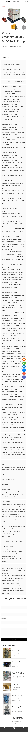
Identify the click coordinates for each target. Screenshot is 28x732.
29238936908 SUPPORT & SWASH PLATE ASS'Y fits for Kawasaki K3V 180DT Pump (13, 246)
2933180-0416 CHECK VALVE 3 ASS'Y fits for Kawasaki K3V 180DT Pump (12, 264)
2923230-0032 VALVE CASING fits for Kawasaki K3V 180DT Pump (12, 216)
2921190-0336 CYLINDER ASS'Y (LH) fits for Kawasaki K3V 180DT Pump (13, 200)
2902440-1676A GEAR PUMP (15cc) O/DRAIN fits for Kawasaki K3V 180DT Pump (13, 178)
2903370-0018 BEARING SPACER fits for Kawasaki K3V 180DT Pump (12, 185)
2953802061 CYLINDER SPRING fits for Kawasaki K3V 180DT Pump (12, 368)
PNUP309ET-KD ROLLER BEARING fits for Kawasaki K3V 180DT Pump (13, 399)
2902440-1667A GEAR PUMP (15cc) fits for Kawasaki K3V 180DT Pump (13, 170)
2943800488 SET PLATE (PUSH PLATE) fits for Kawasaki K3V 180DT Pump (12, 307)
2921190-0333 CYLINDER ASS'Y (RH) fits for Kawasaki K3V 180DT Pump (13, 193)
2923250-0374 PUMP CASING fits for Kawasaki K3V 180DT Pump (12, 223)
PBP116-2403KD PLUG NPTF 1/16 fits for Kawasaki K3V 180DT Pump (13, 381)
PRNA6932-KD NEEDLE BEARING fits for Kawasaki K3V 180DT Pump (12, 407)
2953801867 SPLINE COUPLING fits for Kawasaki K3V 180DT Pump (13, 340)
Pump (3, 482)
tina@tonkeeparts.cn (10, 549)
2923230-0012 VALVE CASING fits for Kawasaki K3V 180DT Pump (12, 208)
